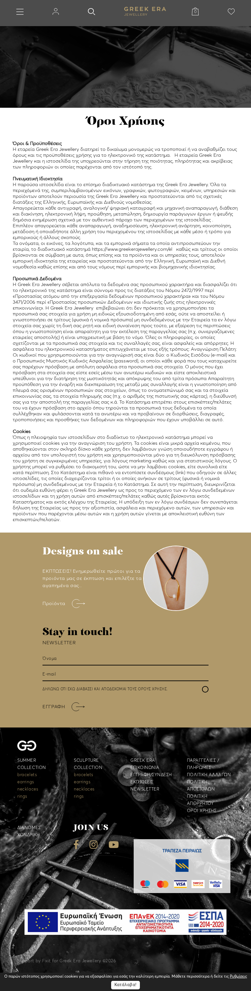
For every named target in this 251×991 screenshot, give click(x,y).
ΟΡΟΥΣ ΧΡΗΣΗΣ (152, 689)
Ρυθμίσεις (238, 977)
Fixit (46, 961)
